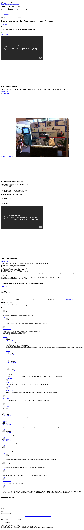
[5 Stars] (17, 305)
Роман (7, 439)
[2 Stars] (6, 305)
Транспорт (5, 13)
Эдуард (7, 423)
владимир (8, 405)
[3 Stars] (10, 305)
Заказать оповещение (71, 299)
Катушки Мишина (7, 11)
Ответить (5, 317)
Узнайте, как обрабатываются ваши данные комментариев (38, 516)
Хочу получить (4, 286)
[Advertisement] (12, 72)
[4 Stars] (14, 305)
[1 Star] (2, 305)
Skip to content (4, 1)
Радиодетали (6, 14)
